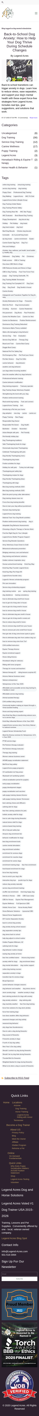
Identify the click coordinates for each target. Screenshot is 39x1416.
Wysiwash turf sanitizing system (13, 776)
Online (11, 1153)
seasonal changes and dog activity (14, 1019)
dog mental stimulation (10, 965)
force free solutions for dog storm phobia (16, 1008)
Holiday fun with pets (10, 467)
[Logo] (8, 13)
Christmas (30, 256)
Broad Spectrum (8, 981)
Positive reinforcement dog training (14, 521)
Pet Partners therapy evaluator (13, 745)
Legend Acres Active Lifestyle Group (15, 200)
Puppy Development (9, 219)
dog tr (31, 521)
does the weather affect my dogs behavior (17, 374)
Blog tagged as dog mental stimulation (16, 28)
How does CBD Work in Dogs (13, 264)
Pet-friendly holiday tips (11, 436)
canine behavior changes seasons (14, 984)
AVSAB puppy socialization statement (15, 760)
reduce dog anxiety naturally (12, 884)
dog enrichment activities (11, 849)
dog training (22, 188)
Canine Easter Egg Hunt (11, 243)
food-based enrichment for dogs (14, 869)
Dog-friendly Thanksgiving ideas (14, 479)
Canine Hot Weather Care (11, 316)
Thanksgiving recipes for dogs (13, 475)
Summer (14, 309)
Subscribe (19, 1279)
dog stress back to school (11, 934)
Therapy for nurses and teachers (14, 668)
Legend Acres (21, 55)
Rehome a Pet (18, 1148)
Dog (4, 287)
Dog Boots (18, 312)
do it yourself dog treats (20, 235)
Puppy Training (9, 151)
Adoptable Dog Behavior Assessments (16, 525)
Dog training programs (10, 386)
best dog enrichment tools (11, 841)
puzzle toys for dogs (25, 880)
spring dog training (29, 591)
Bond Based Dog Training (23, 215)
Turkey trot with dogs (26, 467)
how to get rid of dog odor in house (15, 603)
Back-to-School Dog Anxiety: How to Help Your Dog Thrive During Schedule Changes (19, 42)
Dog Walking (7, 196)
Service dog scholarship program (14, 587)
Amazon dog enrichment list (12, 834)
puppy (5, 276)
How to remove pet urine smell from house (17, 630)
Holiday (5, 223)
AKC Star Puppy (25, 212)
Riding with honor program (12, 664)
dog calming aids (25, 1000)
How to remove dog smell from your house (17, 626)
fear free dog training (27, 1004)
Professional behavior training (13, 378)
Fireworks (28, 301)
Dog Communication (22, 305)
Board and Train (8, 343)
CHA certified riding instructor (13, 701)
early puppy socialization (11, 783)
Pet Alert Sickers (8, 359)
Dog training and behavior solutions (15, 556)
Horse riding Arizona (9, 657)
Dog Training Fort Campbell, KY (13, 283)
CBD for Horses (8, 899)
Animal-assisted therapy (11, 697)
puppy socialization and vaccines (14, 791)
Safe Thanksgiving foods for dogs (14, 444)
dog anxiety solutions (10, 1000)
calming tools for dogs (10, 946)
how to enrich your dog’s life (12, 876)
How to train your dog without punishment (17, 506)
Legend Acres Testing (20, 1179)
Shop (13, 1176)
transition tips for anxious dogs (13, 977)
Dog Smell (11, 287)
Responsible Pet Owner (11, 425)
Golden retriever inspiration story (14, 560)
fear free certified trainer (11, 957)
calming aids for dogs (10, 807)
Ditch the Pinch (8, 305)
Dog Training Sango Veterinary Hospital (16, 390)
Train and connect (27, 401)
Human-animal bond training (12, 564)
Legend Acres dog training (12, 514)
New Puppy (19, 417)
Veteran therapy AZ (9, 672)
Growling (6, 309)
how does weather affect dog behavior (16, 1015)
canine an (32, 413)
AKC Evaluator (8, 215)
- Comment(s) (22, 118)
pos (19, 591)
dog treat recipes (8, 227)
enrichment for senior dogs (12, 861)
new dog (17, 413)
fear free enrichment (29, 865)
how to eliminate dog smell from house (16, 599)
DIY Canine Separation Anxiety (13, 919)
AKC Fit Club (29, 196)
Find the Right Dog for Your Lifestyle (15, 533)
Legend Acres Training (10, 405)
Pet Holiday (14, 223)
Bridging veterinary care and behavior (15, 552)
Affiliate (15, 1142)
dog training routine (9, 591)
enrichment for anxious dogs (12, 853)
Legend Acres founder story (12, 575)
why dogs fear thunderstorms (13, 1027)
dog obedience (8, 595)
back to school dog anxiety (12, 923)
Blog (14, 1136)
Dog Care (30, 283)
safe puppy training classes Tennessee (16, 799)
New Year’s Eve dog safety (12, 1046)
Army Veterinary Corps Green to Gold (15, 545)
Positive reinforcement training (13, 398)
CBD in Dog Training (10, 272)
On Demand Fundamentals (15, 1157)
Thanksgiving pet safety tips (12, 471)
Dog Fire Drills (21, 359)
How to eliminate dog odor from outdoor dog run (19, 637)
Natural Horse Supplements (12, 915)
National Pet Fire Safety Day (12, 351)
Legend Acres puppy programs (13, 768)
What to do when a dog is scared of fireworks (18, 1066)
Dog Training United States (12, 204)
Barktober (6, 429)
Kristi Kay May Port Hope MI (12, 572)
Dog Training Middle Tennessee (13, 279)
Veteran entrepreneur (10, 680)
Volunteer (15, 1182)
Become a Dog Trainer (18, 1125)
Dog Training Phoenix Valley (12, 208)
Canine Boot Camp (22, 343)
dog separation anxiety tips (12, 930)
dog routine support (27, 965)
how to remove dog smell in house (14, 610)
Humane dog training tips (11, 510)
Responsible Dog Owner (11, 421)
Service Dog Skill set (10, 340)
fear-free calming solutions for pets (14, 811)
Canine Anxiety (8, 291)
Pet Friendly (25, 432)
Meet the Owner (19, 1139)
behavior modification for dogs (13, 838)
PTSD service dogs (9, 741)
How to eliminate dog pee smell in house (16, 614)
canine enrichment (20, 239)
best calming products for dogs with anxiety (17, 996)
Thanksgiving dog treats (11, 459)
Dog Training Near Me (10, 212)
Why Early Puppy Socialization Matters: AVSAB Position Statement (20, 1169)
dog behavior (20, 363)
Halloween (6, 256)
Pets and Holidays (9, 246)
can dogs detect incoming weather (14, 371)
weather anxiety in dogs (26, 992)
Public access (7, 260)
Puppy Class (7, 192)
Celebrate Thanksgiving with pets (14, 452)
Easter (31, 239)
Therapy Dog (23, 340)
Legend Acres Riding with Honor (24, 1116)
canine (24, 413)
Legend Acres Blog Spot (14, 1238)
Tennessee (18, 1120)
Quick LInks (15, 1163)
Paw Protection (29, 312)
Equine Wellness (8, 903)
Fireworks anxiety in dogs (11, 1039)
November (23, 429)
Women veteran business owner (14, 756)
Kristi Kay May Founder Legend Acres (15, 568)
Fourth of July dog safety (11, 1042)
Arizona (17, 1105)
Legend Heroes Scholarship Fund (14, 731)
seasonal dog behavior (10, 1023)
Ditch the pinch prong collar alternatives (16, 494)
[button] (2, 2)
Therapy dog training (10, 752)
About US (15, 1129)
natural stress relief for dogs (12, 822)
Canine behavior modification (13, 382)
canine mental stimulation (11, 845)
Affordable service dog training (13, 694)
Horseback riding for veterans (13, 661)
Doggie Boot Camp (9, 347)
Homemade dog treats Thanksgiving (15, 448)
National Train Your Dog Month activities (16, 517)
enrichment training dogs (11, 865)
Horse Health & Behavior (15, 167)
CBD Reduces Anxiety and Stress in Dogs (17, 268)
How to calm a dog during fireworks (15, 1031)
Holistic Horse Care (9, 907)
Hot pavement (7, 312)
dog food (20, 227)
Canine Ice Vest (28, 316)
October (14, 429)
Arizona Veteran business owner (14, 676)
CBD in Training (19, 260)
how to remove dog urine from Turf (14, 641)
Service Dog (7, 336)
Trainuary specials (26, 386)
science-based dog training (12, 826)
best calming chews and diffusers (14, 803)
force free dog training (10, 872)
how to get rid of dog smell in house (15, 606)
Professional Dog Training (22, 192)
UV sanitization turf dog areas (13, 772)
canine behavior (8, 363)
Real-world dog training (11, 401)
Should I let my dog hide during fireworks (17, 1054)
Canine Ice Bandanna (10, 320)
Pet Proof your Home (26, 355)
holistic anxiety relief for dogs (12, 814)
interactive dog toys (9, 880)
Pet (23, 256)
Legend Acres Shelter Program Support (16, 537)
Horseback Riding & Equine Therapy (17, 161)
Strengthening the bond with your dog (15, 394)
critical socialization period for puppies (16, 780)
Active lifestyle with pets (11, 432)
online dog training (9, 184)
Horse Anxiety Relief (25, 907)
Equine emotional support (11, 653)
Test (14, 336)
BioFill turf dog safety (10, 764)
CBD (18, 896)
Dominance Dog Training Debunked (15, 324)
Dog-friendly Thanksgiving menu (14, 456)
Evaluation (22, 336)
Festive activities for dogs (11, 463)
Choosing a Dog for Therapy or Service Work (18, 529)
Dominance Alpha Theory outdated (14, 328)
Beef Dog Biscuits (9, 231)
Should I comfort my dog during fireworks (17, 1050)
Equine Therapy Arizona (11, 649)
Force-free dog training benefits (13, 502)
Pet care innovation (9, 583)
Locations (17, 1102)
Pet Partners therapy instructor (13, 749)
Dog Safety (16, 256)
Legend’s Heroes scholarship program (16, 579)
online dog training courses (12, 969)
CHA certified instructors (11, 645)
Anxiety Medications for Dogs (13, 301)
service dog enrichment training (13, 888)
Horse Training (21, 1112)
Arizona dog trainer (28, 957)
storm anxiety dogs (9, 992)
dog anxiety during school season (14, 927)
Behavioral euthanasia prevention (14, 548)
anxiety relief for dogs (10, 961)
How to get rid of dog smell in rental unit (16, 618)
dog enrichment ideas (27, 961)
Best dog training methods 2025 (13, 490)
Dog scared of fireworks (11, 1035)
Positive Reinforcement (28, 320)
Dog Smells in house (24, 287)
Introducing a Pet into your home (14, 409)
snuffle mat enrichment (10, 892)
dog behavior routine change (12, 950)
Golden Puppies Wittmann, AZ (13, 942)
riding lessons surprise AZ (27, 672)
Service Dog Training (13, 142)
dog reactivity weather (10, 1004)
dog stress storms (29, 988)
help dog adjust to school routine (14, 938)
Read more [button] (33, 118)
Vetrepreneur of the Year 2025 (13, 684)
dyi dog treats (7, 239)
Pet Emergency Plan (10, 355)
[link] (19, 1324)
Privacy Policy (18, 1133)
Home (6, 1102)
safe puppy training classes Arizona (15, 795)
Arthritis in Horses (9, 896)
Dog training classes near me (13, 498)
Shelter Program (19, 1145)
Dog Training (8, 137)
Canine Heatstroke (25, 309)
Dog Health (25, 425)
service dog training (9, 188)
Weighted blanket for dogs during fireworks (17, 1062)
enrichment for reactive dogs (12, 857)
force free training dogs (11, 1012)
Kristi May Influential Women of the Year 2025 (18, 721)
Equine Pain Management (24, 899)
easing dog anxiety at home (12, 954)
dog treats (23, 223)
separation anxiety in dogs (12, 973)
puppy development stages (12, 787)
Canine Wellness (10, 146)
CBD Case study (28, 896)
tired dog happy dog (27, 892)
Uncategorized (9, 133)
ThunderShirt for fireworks (11, 1058)
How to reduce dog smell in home (14, 622)
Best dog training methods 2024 (13, 487)
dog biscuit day (24, 219)
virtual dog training (24, 184)
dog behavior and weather (12, 988)
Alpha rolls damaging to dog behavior (15, 332)
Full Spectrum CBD (22, 903)
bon (21, 405)
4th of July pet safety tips (11, 830)
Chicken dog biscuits (24, 231)
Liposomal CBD (27, 911)
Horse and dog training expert (13, 711)
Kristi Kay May (29, 564)
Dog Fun (25, 243)
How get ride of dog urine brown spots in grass (19, 633)
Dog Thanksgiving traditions (12, 440)
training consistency (22, 595)
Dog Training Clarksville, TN (18, 276)
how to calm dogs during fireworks (14, 818)
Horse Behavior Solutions (11, 911)
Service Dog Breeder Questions (13, 541)
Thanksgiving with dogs (11, 483)
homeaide (6, 235)
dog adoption (7, 413)
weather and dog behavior (12, 367)
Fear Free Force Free (26, 272)
